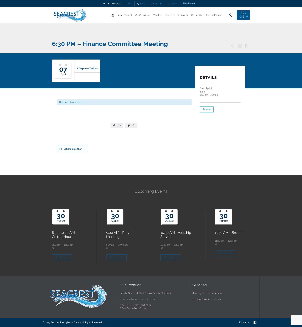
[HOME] (112, 15)
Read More (189, 3)
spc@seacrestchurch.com (141, 299)
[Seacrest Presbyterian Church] (70, 15)
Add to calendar (72, 148)
